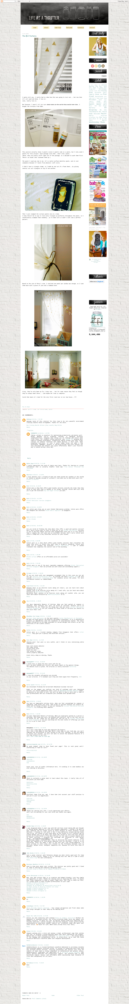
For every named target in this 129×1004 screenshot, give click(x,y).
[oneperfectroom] (97, 326)
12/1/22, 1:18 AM (40, 826)
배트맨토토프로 (31, 818)
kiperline (30, 586)
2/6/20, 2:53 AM (35, 563)
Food (101, 94)
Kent (28, 486)
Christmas (103, 89)
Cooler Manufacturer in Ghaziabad (70, 618)
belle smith (30, 685)
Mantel (91, 104)
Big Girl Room (101, 86)
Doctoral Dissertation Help (42, 576)
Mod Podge (103, 106)
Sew (100, 117)
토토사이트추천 (31, 800)
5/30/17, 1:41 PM (38, 474)
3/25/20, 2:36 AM (37, 573)
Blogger (98, 309)
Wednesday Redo (97, 122)
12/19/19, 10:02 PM (36, 525)
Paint (50, 409)
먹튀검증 (29, 802)
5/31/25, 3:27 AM (42, 916)
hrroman (29, 573)
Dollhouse (98, 92)
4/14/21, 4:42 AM (36, 630)
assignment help (72, 576)
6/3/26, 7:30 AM (38, 963)
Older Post (80, 995)
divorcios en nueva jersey (35, 884)
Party (91, 115)
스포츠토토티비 (31, 757)
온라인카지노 (30, 782)
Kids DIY (102, 101)
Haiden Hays (30, 826)
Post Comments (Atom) (39, 998)
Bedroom (91, 86)
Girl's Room (32, 409)
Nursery (92, 108)
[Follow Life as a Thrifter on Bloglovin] (96, 282)
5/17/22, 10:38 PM (41, 757)
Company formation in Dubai (57, 869)
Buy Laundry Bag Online (54, 425)
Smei (28, 701)
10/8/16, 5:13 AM (39, 463)
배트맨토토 (29, 816)
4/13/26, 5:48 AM (43, 945)
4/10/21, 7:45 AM (45, 616)
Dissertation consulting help (43, 578)
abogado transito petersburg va (37, 883)
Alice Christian (32, 875)
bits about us (93, 87)
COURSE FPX (69, 439)
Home (53, 995)
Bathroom (104, 85)
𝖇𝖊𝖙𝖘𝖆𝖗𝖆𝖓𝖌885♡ (30, 662)
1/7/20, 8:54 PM (35, 541)
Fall (105, 92)
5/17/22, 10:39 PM (41, 792)
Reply (28, 427)
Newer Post (25, 995)
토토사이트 (29, 759)
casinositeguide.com (33, 744)
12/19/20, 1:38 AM (35, 601)
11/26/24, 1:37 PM (43, 433)
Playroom (104, 115)
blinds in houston (33, 479)
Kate (28, 498)
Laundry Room (101, 103)
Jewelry (91, 101)
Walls (104, 120)
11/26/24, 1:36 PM (39, 897)
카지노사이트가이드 (32, 750)
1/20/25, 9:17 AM (38, 906)
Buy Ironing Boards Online (35, 425)
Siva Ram (29, 640)
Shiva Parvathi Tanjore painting (38, 908)
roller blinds (31, 519)
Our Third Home (42, 409)
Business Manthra (32, 864)
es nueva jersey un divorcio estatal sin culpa (42, 887)
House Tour (103, 99)
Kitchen (91, 103)
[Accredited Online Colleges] (95, 260)
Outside (97, 114)
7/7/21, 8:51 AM (40, 673)
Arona (28, 931)
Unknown (29, 419)
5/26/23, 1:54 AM (39, 853)
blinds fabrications (70, 530)
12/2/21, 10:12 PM (46, 744)
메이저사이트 (72, 666)
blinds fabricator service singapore (39, 500)
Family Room (94, 94)
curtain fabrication (62, 545)
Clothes (91, 91)
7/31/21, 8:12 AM (40, 685)
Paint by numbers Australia (64, 918)
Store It (95, 119)
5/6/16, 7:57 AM (37, 419)
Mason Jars (102, 104)
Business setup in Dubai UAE (36, 869)
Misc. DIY (93, 106)
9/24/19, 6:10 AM (35, 486)
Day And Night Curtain (51, 490)
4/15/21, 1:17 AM (38, 640)
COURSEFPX (34, 433)
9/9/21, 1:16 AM (35, 714)
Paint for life (31, 916)
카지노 (28, 785)
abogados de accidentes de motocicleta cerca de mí (44, 885)
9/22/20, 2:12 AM (38, 586)
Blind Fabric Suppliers (53, 510)
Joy (28, 601)
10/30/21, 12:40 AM (39, 727)
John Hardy (30, 853)
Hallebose (30, 963)
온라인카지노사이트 (32, 784)
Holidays (92, 100)
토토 (80, 677)
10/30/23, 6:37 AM (44, 864)
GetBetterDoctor (32, 945)
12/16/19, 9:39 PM (36, 507)
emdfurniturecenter (54, 594)
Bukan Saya (30, 463)
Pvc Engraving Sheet (62, 936)
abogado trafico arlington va (36, 890)
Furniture (99, 96)
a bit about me (94, 85)
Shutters (29, 474)
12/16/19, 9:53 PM (36, 517)
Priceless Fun (93, 117)
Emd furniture (40, 592)
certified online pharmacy (71, 952)
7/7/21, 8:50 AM (40, 662)
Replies (30, 430)
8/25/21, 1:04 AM (35, 701)
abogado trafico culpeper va (36, 889)
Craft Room (97, 91)
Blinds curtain (31, 557)
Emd (37, 589)
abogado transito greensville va (37, 888)
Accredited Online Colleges (95, 262)
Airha (28, 630)
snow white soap (32, 857)
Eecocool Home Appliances (36, 618)
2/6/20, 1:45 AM (35, 554)
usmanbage (30, 906)
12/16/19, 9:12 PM (36, 498)
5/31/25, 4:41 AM (36, 931)
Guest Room (103, 98)
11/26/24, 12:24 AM (44, 875)
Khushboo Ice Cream (33, 616)
